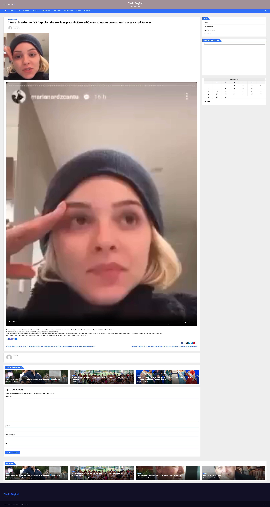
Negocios (87, 10)
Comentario (8, 396)
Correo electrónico (10, 434)
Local (18, 10)
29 (217, 97)
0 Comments (27, 477)
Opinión (78, 10)
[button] (265, 10)
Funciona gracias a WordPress (10, 504)
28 (208, 97)
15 (217, 91)
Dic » (208, 101)
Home (11, 10)
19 (251, 91)
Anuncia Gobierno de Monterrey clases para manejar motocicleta (33, 379)
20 (260, 91)
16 (225, 91)
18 (243, 91)
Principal (14, 19)
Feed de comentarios (209, 30)
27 (260, 94)
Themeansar (26, 504)
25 (243, 94)
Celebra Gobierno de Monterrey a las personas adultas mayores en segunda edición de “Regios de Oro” (164, 378)
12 (251, 88)
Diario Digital (134, 3)
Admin (17, 27)
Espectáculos (68, 10)
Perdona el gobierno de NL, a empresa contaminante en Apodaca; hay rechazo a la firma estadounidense (163, 346)
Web (6, 443)
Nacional (36, 10)
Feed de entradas (208, 26)
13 (260, 88)
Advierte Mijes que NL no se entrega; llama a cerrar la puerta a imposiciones (97, 378)
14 (208, 91)
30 (225, 97)
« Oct (205, 101)
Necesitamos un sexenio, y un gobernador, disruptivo (159, 475)
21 (208, 94)
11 (243, 88)
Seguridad (26, 10)
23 (225, 94)
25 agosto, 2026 (11, 477)
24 (234, 94)
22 (217, 94)
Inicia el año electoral (212, 475)
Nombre (7, 425)
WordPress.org (208, 33)
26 (251, 94)
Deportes (57, 10)
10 (234, 88)
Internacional (46, 10)
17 (234, 91)
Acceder (206, 22)
